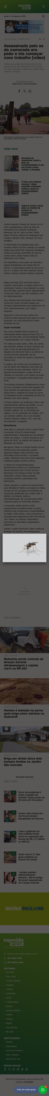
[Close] (46, 533)
